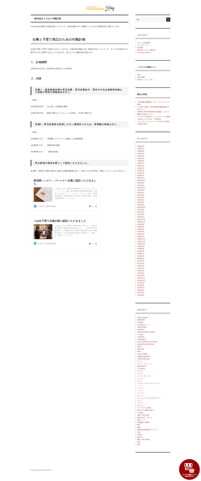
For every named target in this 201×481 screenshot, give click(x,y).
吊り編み (140, 412)
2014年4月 (140, 295)
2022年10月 (141, 188)
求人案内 (140, 47)
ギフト (139, 381)
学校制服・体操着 (143, 422)
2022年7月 (140, 192)
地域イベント (141, 420)
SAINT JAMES (142, 354)
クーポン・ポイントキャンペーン (148, 383)
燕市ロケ (140, 437)
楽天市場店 (141, 77)
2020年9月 (140, 224)
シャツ (139, 386)
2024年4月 (140, 171)
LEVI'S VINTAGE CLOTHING (147, 342)
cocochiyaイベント (143, 325)
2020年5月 (140, 229)
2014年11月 (141, 278)
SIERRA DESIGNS (143, 356)
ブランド (140, 403)
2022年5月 (140, 197)
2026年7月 (140, 149)
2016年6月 (140, 271)
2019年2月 (140, 256)
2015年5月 (140, 273)
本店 (138, 75)
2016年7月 (140, 268)
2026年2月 (140, 156)
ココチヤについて (143, 45)
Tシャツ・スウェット (144, 364)
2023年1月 (140, 185)
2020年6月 (140, 227)
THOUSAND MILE (143, 359)
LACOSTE (140, 337)
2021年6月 (140, 210)
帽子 (138, 425)
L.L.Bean (140, 334)
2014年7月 (140, 288)
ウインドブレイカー (144, 376)
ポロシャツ (141, 405)
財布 (138, 444)
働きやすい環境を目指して (146, 410)
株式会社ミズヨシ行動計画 (146, 50)
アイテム (140, 371)
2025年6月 (140, 166)
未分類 (139, 434)
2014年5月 (140, 293)
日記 (138, 432)
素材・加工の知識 (143, 439)
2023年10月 (141, 180)
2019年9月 (140, 246)
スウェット (141, 395)
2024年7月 (140, 168)
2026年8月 (140, 146)
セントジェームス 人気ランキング (148, 398)
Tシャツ (140, 361)
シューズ (140, 388)
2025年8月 (140, 161)
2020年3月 (140, 234)
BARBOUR (141, 320)
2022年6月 (140, 195)
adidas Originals (142, 317)
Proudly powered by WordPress (41, 470)
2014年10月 (141, 280)
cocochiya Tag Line (143, 52)
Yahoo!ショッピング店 (144, 80)
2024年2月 (140, 175)
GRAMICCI (141, 330)
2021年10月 (141, 207)
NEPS (139, 347)
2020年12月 (141, 219)
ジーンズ (140, 393)
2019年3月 (140, 254)
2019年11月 (141, 241)
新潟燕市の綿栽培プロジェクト (147, 430)
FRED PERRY (142, 327)
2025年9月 (140, 158)
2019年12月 (141, 239)
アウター (140, 373)
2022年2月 (140, 202)
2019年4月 (140, 251)
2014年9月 (140, 283)
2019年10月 (141, 244)
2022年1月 (140, 205)
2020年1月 (140, 236)
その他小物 (141, 369)
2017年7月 (140, 261)
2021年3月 (140, 217)
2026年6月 (140, 151)
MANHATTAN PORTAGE (145, 344)
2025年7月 (140, 163)
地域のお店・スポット (144, 417)
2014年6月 (140, 290)
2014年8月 (140, 285)
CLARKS (140, 322)
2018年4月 (140, 258)
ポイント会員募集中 (144, 43)
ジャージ (140, 391)
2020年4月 (140, 232)
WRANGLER (141, 366)
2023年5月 (140, 183)
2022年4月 (140, 200)
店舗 (138, 427)
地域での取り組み (143, 415)
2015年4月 (140, 275)
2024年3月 (140, 173)
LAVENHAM (141, 339)
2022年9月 (140, 190)
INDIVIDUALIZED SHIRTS (146, 332)
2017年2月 (140, 263)
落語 (138, 442)
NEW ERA (140, 349)
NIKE (139, 351)
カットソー (141, 378)
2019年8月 (140, 249)
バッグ (139, 400)
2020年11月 (141, 222)
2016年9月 (140, 266)
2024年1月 (140, 178)
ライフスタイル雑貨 (144, 408)
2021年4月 (140, 214)
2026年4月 (140, 153)
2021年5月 (140, 212)
